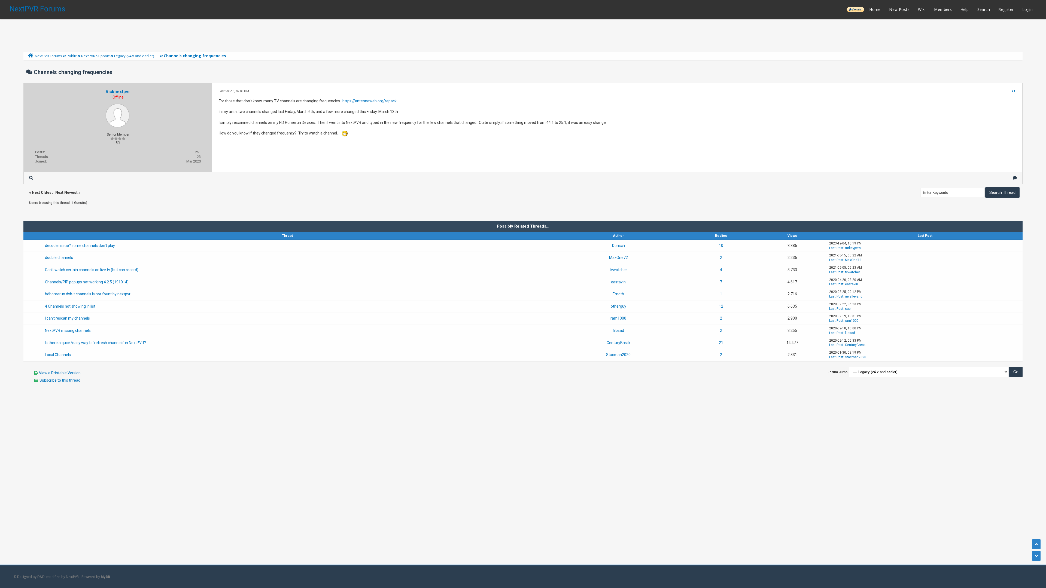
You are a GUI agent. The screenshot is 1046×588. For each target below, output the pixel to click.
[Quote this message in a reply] (1015, 178)
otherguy (618, 306)
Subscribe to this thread (59, 380)
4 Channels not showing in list (70, 306)
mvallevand (853, 296)
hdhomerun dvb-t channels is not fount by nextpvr (87, 294)
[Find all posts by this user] (31, 178)
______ (855, 9)
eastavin (618, 282)
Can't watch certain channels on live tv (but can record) (91, 270)
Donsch (618, 245)
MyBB (105, 576)
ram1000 (618, 318)
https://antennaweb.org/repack (369, 101)
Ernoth (618, 294)
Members (943, 9)
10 (721, 245)
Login (1027, 9)
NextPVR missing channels (68, 330)
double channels (59, 257)
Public (72, 55)
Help (964, 9)
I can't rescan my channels (67, 318)
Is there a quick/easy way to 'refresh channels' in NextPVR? (95, 343)
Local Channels (58, 355)
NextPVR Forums (37, 9)
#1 (1013, 91)
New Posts (899, 9)
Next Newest (66, 192)
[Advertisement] (523, 34)
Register (1006, 9)
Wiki (922, 9)
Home (875, 9)
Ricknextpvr (118, 91)
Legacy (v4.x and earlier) (134, 55)
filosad (618, 330)
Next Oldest (42, 192)
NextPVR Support (95, 55)
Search (983, 9)
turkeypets (853, 248)
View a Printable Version (60, 373)
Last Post (836, 248)
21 (721, 343)
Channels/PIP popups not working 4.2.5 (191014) (87, 282)
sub (847, 309)
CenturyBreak (618, 343)
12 (721, 306)
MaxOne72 (618, 257)
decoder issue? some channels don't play (80, 245)
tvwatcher (618, 270)
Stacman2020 (618, 355)
